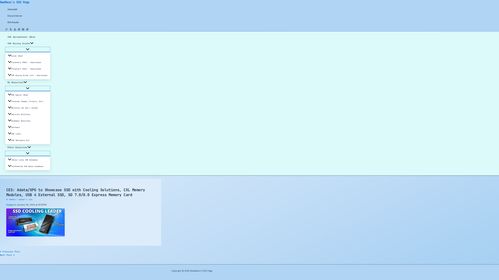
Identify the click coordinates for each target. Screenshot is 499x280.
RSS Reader (13, 22)
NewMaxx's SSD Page (14, 2)
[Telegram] (27, 30)
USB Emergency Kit (20, 140)
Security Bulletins (21, 114)
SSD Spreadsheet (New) (21, 37)
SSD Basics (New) (19, 95)
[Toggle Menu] (27, 49)
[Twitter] (10, 30)
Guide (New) (17, 56)
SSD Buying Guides (19, 43)
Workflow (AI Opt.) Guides (24, 108)
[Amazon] (15, 30)
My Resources (16, 82)
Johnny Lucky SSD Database (24, 160)
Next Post (7, 255)
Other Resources (18, 147)
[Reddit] (19, 30)
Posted (9, 204)
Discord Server (15, 16)
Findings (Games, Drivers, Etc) (27, 101)
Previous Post (10, 251)
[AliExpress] (23, 30)
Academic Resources (21, 121)
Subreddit (12, 9)
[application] (32, 44)
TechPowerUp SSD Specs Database (27, 166)
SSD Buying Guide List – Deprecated (29, 75)
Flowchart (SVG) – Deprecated (26, 69)
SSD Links (16, 134)
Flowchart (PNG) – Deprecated (26, 62)
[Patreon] (6, 30)
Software (15, 127)
